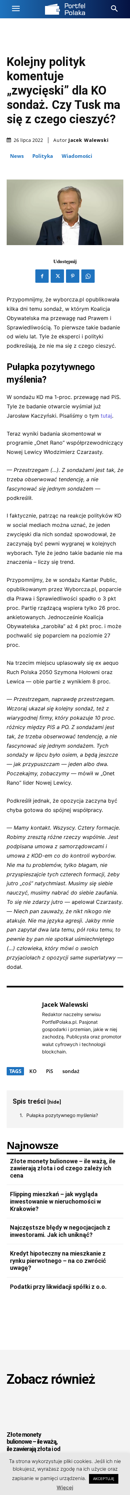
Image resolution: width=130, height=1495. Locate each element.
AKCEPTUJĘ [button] (103, 1478)
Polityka (42, 156)
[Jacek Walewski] (23, 1028)
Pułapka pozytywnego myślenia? (62, 1115)
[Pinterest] (72, 276)
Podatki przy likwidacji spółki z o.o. (58, 1286)
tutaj (105, 415)
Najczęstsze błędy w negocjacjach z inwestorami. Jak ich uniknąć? (60, 1231)
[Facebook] (42, 276)
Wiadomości (77, 156)
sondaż (70, 1071)
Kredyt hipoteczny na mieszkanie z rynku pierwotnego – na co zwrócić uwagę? (58, 1260)
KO (33, 1071)
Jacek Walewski (88, 140)
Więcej (65, 1487)
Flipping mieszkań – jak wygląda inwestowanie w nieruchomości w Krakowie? (55, 1201)
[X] (57, 276)
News (17, 156)
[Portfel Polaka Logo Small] (65, 9)
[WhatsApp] (88, 276)
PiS (49, 1071)
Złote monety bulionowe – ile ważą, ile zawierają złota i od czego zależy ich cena (62, 1168)
